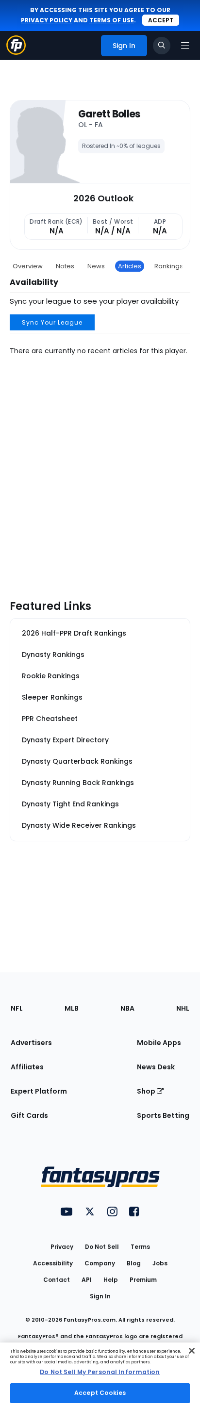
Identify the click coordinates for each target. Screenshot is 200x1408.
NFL (17, 1008)
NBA (127, 1008)
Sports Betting (163, 1115)
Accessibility (53, 1263)
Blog (134, 1263)
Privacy (61, 1247)
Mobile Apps (159, 1043)
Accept (160, 20)
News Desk (156, 1067)
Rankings (168, 266)
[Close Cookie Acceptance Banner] (191, 1351)
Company (99, 1263)
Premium (143, 1280)
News (96, 266)
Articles (129, 266)
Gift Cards (29, 1115)
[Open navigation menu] (185, 45)
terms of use (111, 20)
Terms (140, 1247)
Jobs (159, 1263)
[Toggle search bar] (161, 45)
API (87, 1280)
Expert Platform (39, 1091)
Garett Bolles (109, 114)
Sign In (100, 1296)
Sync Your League (52, 322)
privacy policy (46, 20)
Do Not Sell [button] (102, 1247)
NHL (182, 1008)
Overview (28, 266)
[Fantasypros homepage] (16, 52)
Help (110, 1280)
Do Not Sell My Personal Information (100, 1372)
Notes (65, 266)
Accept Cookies (100, 1393)
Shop (147, 1091)
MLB (72, 1008)
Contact (56, 1280)
